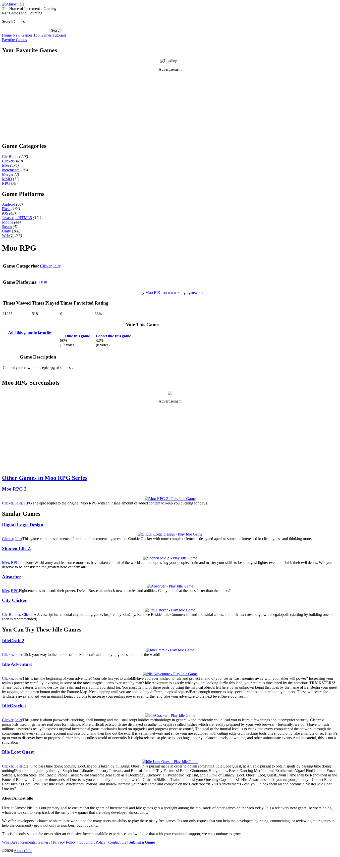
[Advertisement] (170, 107)
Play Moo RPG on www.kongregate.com (170, 292)
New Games (22, 35)
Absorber (11, 576)
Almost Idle (23, 851)
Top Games (42, 35)
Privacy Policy (64, 842)
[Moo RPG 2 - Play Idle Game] (170, 498)
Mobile (7, 222)
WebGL (8, 235)
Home (7, 35)
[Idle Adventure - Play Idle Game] (170, 674)
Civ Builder (11, 156)
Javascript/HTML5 (17, 218)
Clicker (7, 161)
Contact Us (117, 842)
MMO (7, 179)
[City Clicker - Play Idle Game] (170, 610)
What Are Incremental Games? (26, 842)
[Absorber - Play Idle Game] (170, 586)
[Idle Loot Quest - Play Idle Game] (170, 762)
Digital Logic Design (22, 524)
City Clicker (14, 600)
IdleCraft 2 (13, 640)
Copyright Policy (92, 842)
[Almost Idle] (13, 4)
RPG (6, 183)
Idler (5, 165)
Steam (7, 227)
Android (8, 204)
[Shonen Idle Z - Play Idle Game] (170, 558)
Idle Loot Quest (18, 752)
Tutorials (59, 35)
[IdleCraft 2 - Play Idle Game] (170, 650)
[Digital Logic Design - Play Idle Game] (170, 534)
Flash (6, 209)
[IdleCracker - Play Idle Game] (170, 715)
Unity (6, 231)
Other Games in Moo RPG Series (44, 478)
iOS (5, 213)
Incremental (11, 170)
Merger (7, 174)
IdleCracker (14, 705)
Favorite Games (14, 40)
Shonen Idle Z (16, 548)
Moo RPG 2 (14, 489)
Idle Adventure (17, 664)
